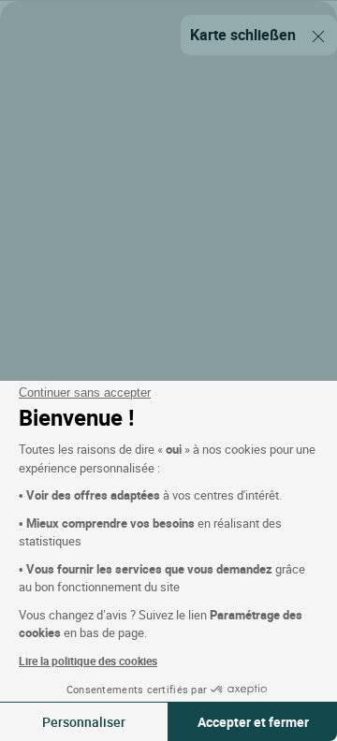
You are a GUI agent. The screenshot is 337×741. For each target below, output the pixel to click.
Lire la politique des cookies (88, 660)
